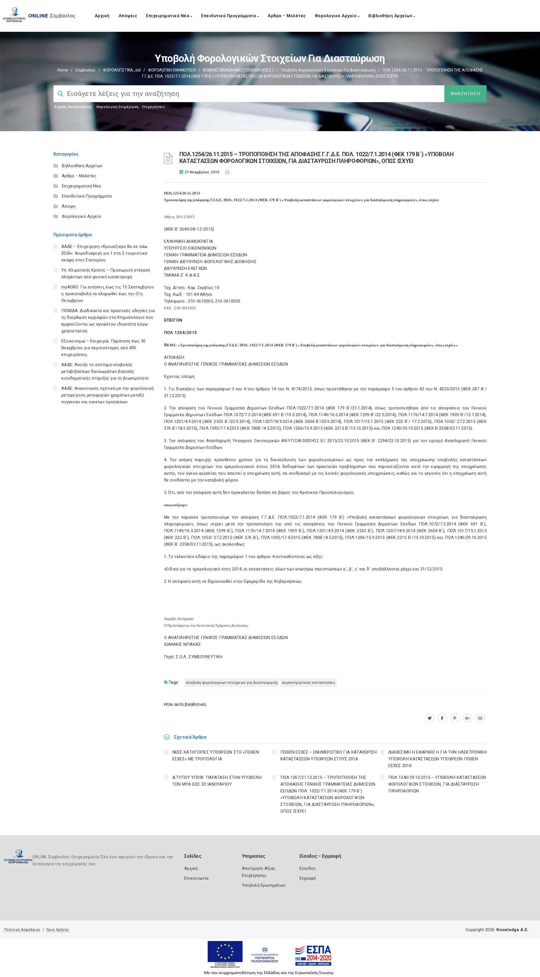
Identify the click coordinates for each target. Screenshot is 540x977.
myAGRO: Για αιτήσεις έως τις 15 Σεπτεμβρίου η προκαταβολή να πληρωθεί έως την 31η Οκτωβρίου (107, 293)
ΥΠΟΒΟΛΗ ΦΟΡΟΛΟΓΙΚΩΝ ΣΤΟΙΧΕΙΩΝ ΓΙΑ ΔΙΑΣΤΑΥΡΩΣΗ (232, 682)
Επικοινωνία (196, 878)
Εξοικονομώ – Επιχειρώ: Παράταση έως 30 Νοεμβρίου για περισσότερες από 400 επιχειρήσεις (103, 348)
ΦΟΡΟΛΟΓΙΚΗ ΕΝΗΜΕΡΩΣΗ (172, 70)
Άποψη (69, 206)
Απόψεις (128, 15)
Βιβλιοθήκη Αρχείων (390, 15)
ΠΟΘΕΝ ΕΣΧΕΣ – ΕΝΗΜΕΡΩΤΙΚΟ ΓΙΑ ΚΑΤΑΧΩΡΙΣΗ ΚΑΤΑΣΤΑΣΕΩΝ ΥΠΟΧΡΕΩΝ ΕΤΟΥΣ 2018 (328, 755)
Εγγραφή (308, 878)
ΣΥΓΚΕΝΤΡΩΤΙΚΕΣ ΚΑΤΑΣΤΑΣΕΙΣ (308, 682)
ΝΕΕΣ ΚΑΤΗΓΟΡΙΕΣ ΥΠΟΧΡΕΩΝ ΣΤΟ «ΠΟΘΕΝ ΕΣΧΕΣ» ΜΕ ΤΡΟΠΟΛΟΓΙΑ (215, 755)
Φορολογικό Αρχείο (336, 15)
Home (62, 70)
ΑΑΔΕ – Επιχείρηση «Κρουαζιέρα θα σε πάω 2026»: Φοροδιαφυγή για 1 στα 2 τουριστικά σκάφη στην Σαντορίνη (104, 253)
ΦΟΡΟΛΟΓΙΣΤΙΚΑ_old (122, 70)
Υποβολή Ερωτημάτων (263, 885)
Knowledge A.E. (512, 929)
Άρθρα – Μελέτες (287, 15)
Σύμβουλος (85, 70)
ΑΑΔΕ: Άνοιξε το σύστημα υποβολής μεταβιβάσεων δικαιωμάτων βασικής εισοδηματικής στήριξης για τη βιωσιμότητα (104, 371)
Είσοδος (308, 868)
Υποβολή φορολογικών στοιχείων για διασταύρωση (328, 70)
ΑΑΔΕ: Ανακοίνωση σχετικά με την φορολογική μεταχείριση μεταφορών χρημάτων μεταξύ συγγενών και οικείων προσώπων (107, 395)
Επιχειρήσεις (153, 107)
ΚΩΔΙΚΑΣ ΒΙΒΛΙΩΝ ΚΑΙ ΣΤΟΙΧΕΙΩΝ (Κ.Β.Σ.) (238, 70)
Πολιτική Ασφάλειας (22, 929)
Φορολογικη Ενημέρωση (117, 107)
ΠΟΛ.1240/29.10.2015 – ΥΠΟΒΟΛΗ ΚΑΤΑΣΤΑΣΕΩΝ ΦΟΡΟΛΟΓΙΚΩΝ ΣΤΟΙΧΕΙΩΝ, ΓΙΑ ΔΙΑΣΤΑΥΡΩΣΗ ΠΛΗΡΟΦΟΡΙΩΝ (437, 784)
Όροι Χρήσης (57, 929)
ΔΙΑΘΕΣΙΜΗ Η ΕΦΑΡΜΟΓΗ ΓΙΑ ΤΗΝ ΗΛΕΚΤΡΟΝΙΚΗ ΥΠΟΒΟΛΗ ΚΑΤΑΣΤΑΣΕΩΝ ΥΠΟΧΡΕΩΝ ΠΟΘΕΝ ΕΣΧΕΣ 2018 (437, 759)
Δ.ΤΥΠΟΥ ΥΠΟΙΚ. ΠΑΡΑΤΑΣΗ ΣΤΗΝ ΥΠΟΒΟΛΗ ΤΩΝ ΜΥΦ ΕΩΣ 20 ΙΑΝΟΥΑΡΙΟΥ (217, 781)
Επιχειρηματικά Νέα (168, 15)
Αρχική (102, 15)
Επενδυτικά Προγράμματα (229, 15)
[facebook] (442, 718)
